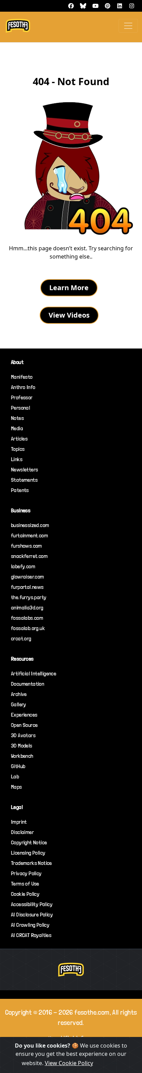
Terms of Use (25, 883)
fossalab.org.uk (28, 628)
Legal (17, 807)
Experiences (24, 714)
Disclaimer (22, 832)
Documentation (27, 684)
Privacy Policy (26, 873)
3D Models (21, 745)
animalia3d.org (27, 607)
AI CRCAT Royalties (31, 935)
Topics (17, 449)
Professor (22, 397)
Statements (24, 480)
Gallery (18, 704)
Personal (20, 407)
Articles (19, 438)
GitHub (18, 766)
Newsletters (24, 469)
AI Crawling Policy (30, 925)
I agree (109, 1063)
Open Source (24, 725)
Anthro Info (23, 387)
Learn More (69, 287)
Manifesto (22, 377)
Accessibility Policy (31, 904)
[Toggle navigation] (128, 26)
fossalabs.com (27, 618)
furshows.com (26, 546)
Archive (19, 694)
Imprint (19, 822)
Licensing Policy (28, 852)
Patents (20, 490)
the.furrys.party (28, 597)
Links (16, 459)
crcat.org (21, 638)
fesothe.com (91, 1012)
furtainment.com (29, 535)
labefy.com (23, 566)
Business (20, 510)
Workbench (22, 756)
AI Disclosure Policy (32, 914)
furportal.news (27, 587)
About (17, 362)
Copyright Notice (29, 842)
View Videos (69, 315)
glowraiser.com (27, 576)
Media (17, 428)
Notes (17, 418)
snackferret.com (29, 556)
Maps (16, 787)
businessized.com (30, 525)
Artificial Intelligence (33, 673)
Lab (15, 776)
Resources (22, 658)
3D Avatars (23, 735)
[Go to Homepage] (71, 167)
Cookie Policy (25, 894)
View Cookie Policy (69, 1063)
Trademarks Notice (31, 863)
